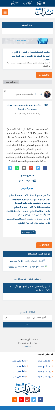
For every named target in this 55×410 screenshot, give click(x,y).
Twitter (13, 261)
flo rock (38, 94)
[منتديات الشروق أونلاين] (44, 16)
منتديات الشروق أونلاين (40, 52)
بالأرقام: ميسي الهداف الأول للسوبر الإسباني (29, 195)
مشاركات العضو (26, 181)
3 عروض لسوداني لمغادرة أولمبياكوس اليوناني (28, 219)
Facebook (12, 267)
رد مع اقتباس (27, 232)
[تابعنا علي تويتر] (33, 399)
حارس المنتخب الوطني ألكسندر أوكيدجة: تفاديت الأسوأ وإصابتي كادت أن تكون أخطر (28, 213)
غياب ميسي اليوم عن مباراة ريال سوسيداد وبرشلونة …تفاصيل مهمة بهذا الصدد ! (31, 201)
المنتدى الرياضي (20, 52)
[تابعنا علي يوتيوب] (21, 399)
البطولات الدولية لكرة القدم (38, 56)
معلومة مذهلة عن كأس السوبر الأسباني (32, 207)
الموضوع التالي (20, 279)
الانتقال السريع (27, 312)
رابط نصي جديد (44, 361)
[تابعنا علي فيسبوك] (40, 399)
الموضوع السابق (34, 279)
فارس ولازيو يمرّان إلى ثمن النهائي (34, 223)
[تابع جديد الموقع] (14, 399)
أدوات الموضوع (12, 82)
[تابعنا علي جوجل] (27, 399)
